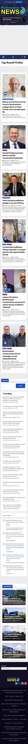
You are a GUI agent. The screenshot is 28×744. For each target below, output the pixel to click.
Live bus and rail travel (6, 719)
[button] (22, 57)
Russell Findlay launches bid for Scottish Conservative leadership (12, 155)
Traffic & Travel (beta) (18, 723)
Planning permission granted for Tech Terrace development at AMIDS (13, 654)
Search (5, 380)
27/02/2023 (7, 309)
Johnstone (12, 614)
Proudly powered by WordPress (10, 690)
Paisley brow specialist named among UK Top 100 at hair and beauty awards (15, 556)
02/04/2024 (7, 205)
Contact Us (12, 696)
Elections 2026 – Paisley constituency (14, 700)
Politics (5, 150)
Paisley (4, 348)
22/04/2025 (7, 114)
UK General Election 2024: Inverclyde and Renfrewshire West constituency (14, 728)
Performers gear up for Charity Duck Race (13, 406)
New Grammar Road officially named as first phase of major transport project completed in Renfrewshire (13, 453)
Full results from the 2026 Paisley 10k (12, 461)
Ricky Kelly (16, 114)
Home (6, 696)
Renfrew (6, 596)
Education (6, 614)
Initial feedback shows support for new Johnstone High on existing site (13, 618)
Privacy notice (23, 719)
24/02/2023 (7, 361)
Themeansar (20, 692)
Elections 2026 (19, 696)
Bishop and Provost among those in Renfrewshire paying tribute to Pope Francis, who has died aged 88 (13, 107)
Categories (3, 665)
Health (4, 244)
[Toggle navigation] (13, 57)
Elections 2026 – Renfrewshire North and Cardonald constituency (14, 704)
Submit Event (8, 723)
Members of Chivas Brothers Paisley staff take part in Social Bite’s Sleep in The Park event (13, 414)
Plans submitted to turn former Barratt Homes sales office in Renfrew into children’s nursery (14, 602)
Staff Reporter (17, 205)
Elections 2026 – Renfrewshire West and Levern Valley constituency (14, 710)
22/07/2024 (7, 160)
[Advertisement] (14, 40)
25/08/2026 (8, 603)
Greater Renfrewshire (8, 99)
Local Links (16, 719)
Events (5, 632)
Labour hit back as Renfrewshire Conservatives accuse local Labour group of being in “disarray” (13, 302)
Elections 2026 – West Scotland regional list (14, 715)
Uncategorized (6, 197)
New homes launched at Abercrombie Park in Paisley (15, 522)
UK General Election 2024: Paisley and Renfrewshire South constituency (14, 739)
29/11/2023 (7, 257)
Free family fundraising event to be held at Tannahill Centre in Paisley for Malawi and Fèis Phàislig (14, 637)
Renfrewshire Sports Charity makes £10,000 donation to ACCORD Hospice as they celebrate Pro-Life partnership (13, 398)
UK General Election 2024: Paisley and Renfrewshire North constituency (14, 733)
